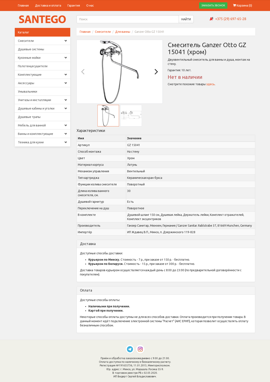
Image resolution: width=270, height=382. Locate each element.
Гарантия (74, 5)
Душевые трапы (29, 117)
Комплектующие (30, 74)
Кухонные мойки (29, 57)
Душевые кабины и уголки (36, 108)
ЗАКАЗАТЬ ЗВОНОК (213, 5)
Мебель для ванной (32, 125)
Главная (23, 5)
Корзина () (244, 5)
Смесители (26, 40)
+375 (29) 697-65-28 (230, 19)
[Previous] (83, 71)
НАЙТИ (186, 19)
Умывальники (27, 91)
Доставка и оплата (48, 5)
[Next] (155, 71)
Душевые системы (31, 49)
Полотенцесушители (32, 66)
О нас (90, 5)
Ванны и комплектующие (35, 134)
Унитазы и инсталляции (34, 100)
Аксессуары (26, 83)
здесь (210, 84)
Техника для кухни (31, 142)
